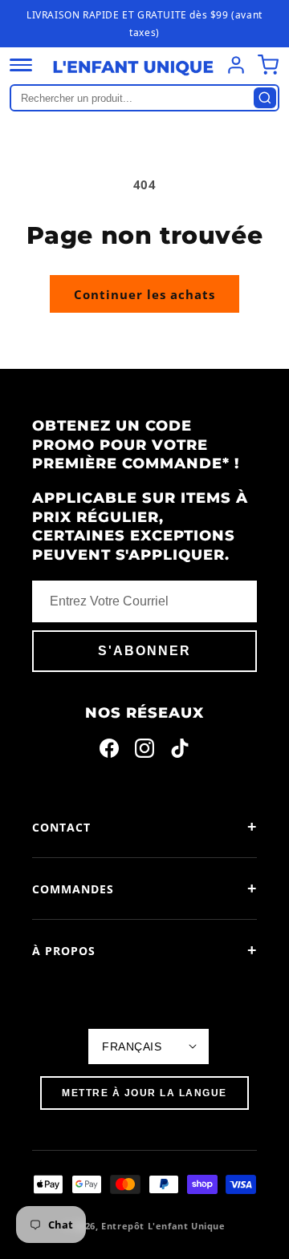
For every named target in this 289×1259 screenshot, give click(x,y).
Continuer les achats (144, 294)
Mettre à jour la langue (144, 1093)
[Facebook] (109, 751)
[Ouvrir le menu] (21, 65)
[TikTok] (179, 751)
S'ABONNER (144, 651)
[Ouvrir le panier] (268, 65)
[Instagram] (144, 751)
